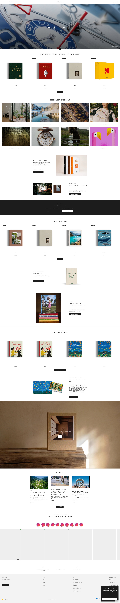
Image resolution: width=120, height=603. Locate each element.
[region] (60, 26)
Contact (44, 582)
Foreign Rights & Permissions (113, 585)
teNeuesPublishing (62, 514)
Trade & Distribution (112, 582)
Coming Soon (73, 54)
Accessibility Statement (76, 591)
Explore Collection (75, 194)
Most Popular (59, 54)
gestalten (75, 85)
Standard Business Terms (77, 588)
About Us (44, 579)
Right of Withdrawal (76, 579)
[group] (60, 26)
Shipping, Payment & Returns (77, 582)
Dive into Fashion (38, 172)
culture (31, 490)
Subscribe (67, 211)
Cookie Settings (75, 587)
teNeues (16, 85)
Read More (60, 506)
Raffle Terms (75, 585)
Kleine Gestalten (45, 363)
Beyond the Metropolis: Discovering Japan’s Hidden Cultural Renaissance (38, 494)
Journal (44, 585)
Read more (32, 502)
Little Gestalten (104, 252)
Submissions (44, 587)
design (73, 489)
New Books (45, 54)
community (53, 487)
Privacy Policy (75, 590)
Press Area (110, 579)
